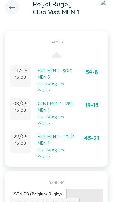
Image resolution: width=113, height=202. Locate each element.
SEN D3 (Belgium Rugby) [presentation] (38, 193)
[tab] (38, 194)
